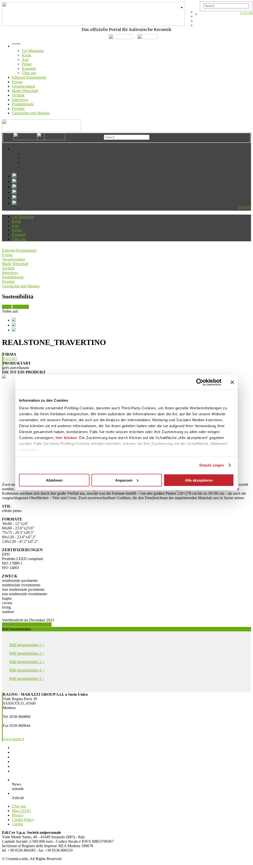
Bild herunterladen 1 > (26, 645)
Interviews (20, 100)
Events (17, 82)
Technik (18, 95)
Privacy (18, 815)
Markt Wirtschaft (25, 91)
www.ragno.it (13, 739)
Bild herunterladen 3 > (26, 662)
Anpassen (123, 480)
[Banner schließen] (232, 382)
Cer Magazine (33, 51)
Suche (7, 307)
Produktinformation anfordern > (27, 624)
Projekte (18, 108)
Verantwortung (23, 86)
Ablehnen (54, 480)
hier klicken (66, 438)
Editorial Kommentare (29, 77)
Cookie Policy (23, 819)
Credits (17, 824)
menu (16, 46)
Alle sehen (20, 307)
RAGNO (10, 359)
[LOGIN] (202, 14)
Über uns (29, 73)
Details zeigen (211, 465)
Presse (27, 64)
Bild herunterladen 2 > (26, 653)
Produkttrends (23, 104)
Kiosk (26, 55)
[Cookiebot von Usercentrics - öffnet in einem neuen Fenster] (199, 382)
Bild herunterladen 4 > (26, 670)
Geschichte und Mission (30, 113)
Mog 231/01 (21, 811)
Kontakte (29, 68)
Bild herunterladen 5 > (26, 678)
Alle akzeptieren (199, 480)
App (25, 59)
